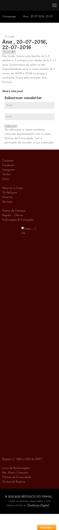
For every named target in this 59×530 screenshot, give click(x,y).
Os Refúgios (9, 192)
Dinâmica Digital (38, 505)
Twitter (6, 174)
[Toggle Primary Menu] (54, 5)
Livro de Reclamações (15, 468)
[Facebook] (25, 91)
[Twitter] (28, 91)
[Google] (32, 91)
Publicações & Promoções (18, 220)
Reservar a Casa (12, 188)
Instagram (8, 170)
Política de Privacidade (16, 477)
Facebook (8, 165)
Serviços (7, 201)
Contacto (7, 160)
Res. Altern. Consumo (15, 472)
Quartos (7, 197)
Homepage (9, 16)
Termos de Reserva (13, 481)
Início (5, 179)
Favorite (9, 52)
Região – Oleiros (12, 215)
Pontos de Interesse (14, 210)
